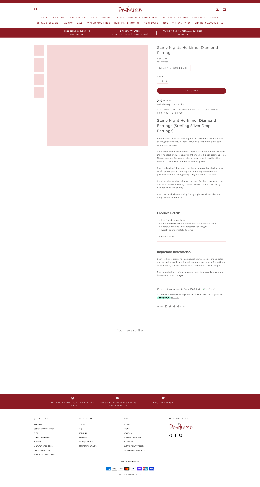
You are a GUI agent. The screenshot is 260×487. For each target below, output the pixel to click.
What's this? (210, 289)
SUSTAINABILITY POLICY (134, 446)
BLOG (165, 23)
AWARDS (37, 442)
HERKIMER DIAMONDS (127, 23)
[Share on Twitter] (170, 306)
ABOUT (126, 429)
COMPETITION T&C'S (88, 446)
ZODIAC (68, 23)
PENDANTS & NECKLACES (143, 17)
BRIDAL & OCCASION (48, 23)
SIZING (127, 424)
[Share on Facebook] (166, 306)
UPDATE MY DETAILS (42, 450)
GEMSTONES (59, 17)
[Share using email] (184, 306)
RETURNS (83, 433)
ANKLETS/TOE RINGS (98, 23)
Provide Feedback (130, 461)
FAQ (80, 429)
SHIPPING (83, 437)
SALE (79, 23)
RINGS (120, 17)
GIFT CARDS (199, 17)
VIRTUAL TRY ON (181, 23)
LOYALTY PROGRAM (42, 437)
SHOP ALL (38, 424)
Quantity (162, 76)
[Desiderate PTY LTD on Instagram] (170, 435)
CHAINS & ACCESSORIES (209, 23)
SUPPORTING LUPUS (132, 437)
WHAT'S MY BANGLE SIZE (44, 455)
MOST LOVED (151, 23)
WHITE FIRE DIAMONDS (175, 17)
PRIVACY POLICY (86, 442)
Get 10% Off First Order (44, 429)
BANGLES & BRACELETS (83, 17)
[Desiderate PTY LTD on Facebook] (175, 435)
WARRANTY (128, 442)
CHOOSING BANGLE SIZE (134, 450)
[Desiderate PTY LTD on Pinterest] (180, 435)
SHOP (44, 17)
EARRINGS (107, 17)
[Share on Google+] (179, 306)
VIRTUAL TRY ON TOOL (43, 446)
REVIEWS (128, 433)
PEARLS (214, 17)
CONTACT (83, 424)
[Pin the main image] (174, 306)
